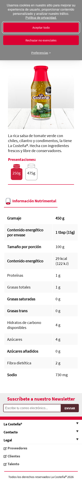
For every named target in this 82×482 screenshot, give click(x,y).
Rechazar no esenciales (41, 40)
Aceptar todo (41, 27)
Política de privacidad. (41, 18)
